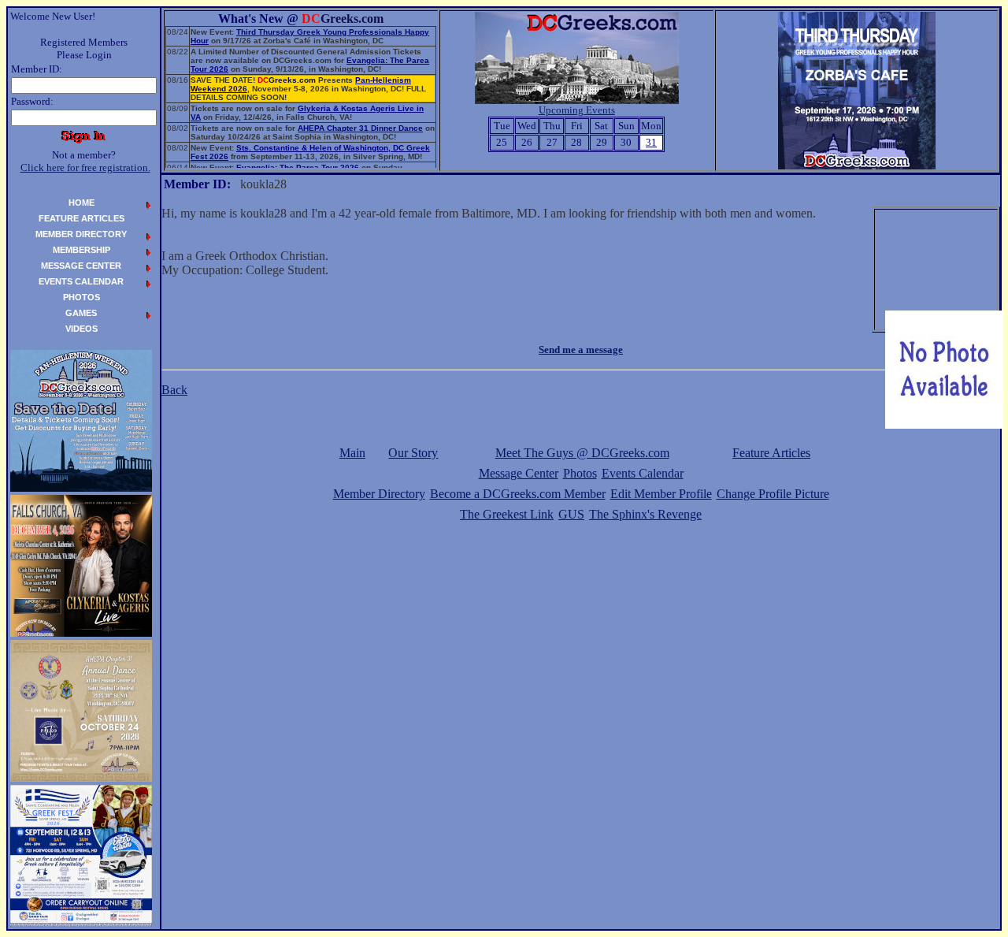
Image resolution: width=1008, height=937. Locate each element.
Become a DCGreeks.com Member (518, 493)
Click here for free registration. (85, 167)
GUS (571, 514)
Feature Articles (771, 452)
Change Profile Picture (773, 493)
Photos (580, 473)
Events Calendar (643, 473)
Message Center (518, 473)
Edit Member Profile (661, 493)
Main (352, 452)
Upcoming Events (577, 110)
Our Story (413, 452)
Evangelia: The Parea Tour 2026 (297, 167)
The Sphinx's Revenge (645, 514)
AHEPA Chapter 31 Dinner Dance (360, 128)
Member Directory (379, 493)
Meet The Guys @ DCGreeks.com (582, 452)
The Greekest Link (507, 514)
